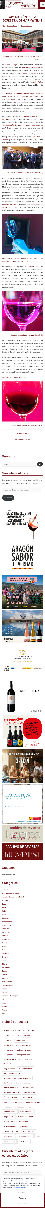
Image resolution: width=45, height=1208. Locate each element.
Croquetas (6, 932)
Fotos (4, 946)
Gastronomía (7, 950)
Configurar (22, 1203)
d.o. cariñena (23, 1064)
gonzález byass (10, 1111)
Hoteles (5, 957)
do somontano (28, 1097)
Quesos (5, 975)
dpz (5, 1102)
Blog (4, 26)
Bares (4, 904)
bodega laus (8, 1050)
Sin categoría (7, 985)
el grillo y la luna (33, 1102)
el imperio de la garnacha (14, 1107)
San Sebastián (28, 1132)
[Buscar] (40, 464)
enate (30, 1107)
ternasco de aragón (24, 1136)
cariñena (28, 1059)
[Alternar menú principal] (42, 4)
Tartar (4, 992)
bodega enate (21, 1041)
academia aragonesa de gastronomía (19, 1030)
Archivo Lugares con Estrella (13, 897)
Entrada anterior (22, 434)
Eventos (10, 26)
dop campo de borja (12, 1092)
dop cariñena (29, 1092)
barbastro (8, 1040)
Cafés (4, 911)
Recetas (5, 978)
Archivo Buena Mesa (10, 893)
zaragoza (24, 1141)
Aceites (5, 890)
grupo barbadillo (26, 1111)
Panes (4, 971)
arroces (5, 900)
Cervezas (5, 918)
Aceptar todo (22, 1193)
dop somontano (10, 1097)
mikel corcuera (10, 1127)
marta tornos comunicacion (16, 1122)
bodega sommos (23, 1055)
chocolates (6, 925)
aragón (27, 1035)
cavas (4, 915)
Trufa (4, 999)
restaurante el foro (11, 1131)
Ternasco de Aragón (10, 996)
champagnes (7, 922)
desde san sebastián (12, 1073)
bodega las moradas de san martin (17, 1045)
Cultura (5, 936)
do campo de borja (11, 1087)
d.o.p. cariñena (9, 1069)
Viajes (4, 1006)
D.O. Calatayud (9, 1064)
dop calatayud (29, 1087)
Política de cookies (19, 1188)
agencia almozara (12, 1035)
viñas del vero (9, 1141)
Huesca (20, 1116)
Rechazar (22, 1198)
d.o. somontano (25, 1069)
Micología (6, 968)
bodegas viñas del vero (12, 1059)
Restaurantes (7, 982)
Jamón (5, 960)
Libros (4, 964)
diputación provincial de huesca (17, 1078)
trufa (38, 1136)
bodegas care (8, 1055)
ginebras (5, 953)
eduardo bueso (16, 1102)
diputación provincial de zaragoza (17, 1083)
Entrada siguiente (22, 439)
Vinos (15, 26)
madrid (32, 1117)
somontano (8, 1136)
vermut (5, 1003)
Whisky (5, 1013)
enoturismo (6, 939)
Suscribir (8, 498)
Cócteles (5, 929)
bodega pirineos (24, 1050)
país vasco (24, 1127)
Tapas (4, 989)
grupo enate (8, 1117)
